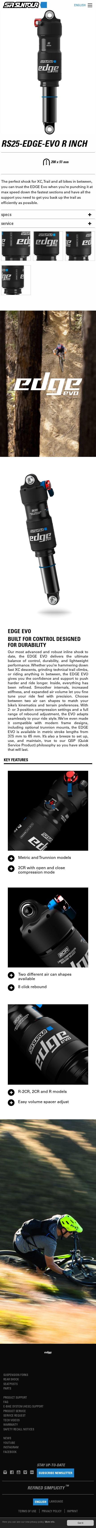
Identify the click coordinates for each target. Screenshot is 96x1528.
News (7, 1438)
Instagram (11, 1447)
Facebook (10, 1452)
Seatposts (10, 1384)
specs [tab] (6, 214)
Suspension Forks (15, 1375)
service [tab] (7, 223)
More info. (50, 1521)
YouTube (9, 1443)
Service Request (14, 1415)
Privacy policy (52, 1511)
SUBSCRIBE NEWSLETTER (55, 1473)
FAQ (5, 1402)
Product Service (14, 1411)
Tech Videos (11, 1420)
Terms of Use (27, 1511)
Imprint (72, 1511)
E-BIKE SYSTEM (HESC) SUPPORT (23, 1406)
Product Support (15, 1397)
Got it (80, 1522)
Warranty (10, 1424)
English (80, 5)
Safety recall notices (18, 1429)
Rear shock (11, 1379)
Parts (7, 1388)
